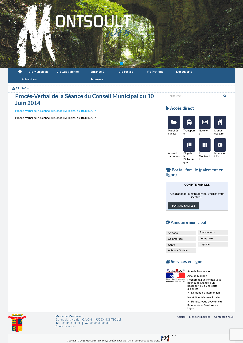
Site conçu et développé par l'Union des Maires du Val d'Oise (129, 340)
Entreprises (206, 238)
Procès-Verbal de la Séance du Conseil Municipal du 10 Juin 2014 (55, 110)
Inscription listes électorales (203, 297)
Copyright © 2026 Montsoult (81, 340)
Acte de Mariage (197, 275)
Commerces (175, 238)
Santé (171, 244)
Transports (189, 119)
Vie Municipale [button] (39, 71)
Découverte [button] (184, 71)
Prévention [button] (29, 79)
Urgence (205, 244)
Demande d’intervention (205, 292)
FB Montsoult (204, 142)
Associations (207, 232)
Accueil (181, 316)
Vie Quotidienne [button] (68, 71)
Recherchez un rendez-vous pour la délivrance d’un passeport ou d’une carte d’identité (204, 284)
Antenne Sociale (178, 250)
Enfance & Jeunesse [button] (97, 72)
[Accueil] (20, 71)
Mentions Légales (199, 316)
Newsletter (204, 119)
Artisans (173, 232)
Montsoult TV (220, 142)
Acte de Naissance (198, 271)
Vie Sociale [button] (126, 71)
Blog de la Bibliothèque (189, 142)
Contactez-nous (224, 316)
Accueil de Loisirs (173, 142)
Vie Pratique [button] (155, 71)
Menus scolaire (220, 119)
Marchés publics (173, 119)
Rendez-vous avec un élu (206, 301)
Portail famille (183, 205)
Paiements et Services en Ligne (202, 307)
